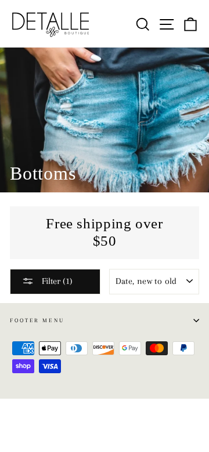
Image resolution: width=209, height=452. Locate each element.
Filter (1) (56, 281)
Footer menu (37, 320)
